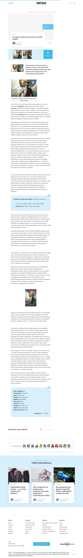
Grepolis (10, 533)
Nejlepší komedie (46, 529)
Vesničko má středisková (48, 531)
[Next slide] (41, 54)
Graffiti (10, 527)
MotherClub (23, 554)
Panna (24, 448)
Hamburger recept (30, 525)
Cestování (58, 484)
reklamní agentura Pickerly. (60, 552)
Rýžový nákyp (28, 529)
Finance (35, 484)
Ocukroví (23, 555)
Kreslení (10, 529)
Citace (10, 523)
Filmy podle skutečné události (49, 523)
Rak (65, 448)
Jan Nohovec (19, 43)
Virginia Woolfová (63, 533)
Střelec (40, 448)
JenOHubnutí (29, 555)
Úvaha (61, 525)
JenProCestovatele (64, 554)
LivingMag (17, 555)
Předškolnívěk (44, 554)
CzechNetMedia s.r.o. (21, 552)
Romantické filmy (46, 527)
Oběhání (29, 554)
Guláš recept (28, 527)
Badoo (26, 533)
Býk (28, 448)
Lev (61, 448)
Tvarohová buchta (30, 523)
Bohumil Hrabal (63, 529)
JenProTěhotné (36, 554)
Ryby (37, 448)
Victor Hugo (62, 531)
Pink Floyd (44, 533)
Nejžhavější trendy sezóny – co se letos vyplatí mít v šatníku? (18, 490)
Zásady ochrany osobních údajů (16, 546)
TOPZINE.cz (26, 12)
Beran (57, 448)
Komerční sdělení (18, 499)
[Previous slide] (10, 54)
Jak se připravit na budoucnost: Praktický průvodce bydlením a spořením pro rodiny (41, 491)
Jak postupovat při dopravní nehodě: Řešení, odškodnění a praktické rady (64, 490)
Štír (44, 448)
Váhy (53, 448)
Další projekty (11, 543)
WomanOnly (17, 554)
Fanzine (50, 554)
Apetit (30, 12)
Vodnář (48, 448)
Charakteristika (63, 527)
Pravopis (10, 525)
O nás (9, 541)
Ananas (27, 531)
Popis (60, 523)
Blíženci (69, 448)
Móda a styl (13, 484)
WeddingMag (11, 555)
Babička (44, 525)
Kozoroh (32, 448)
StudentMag (55, 554)
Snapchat (10, 531)
